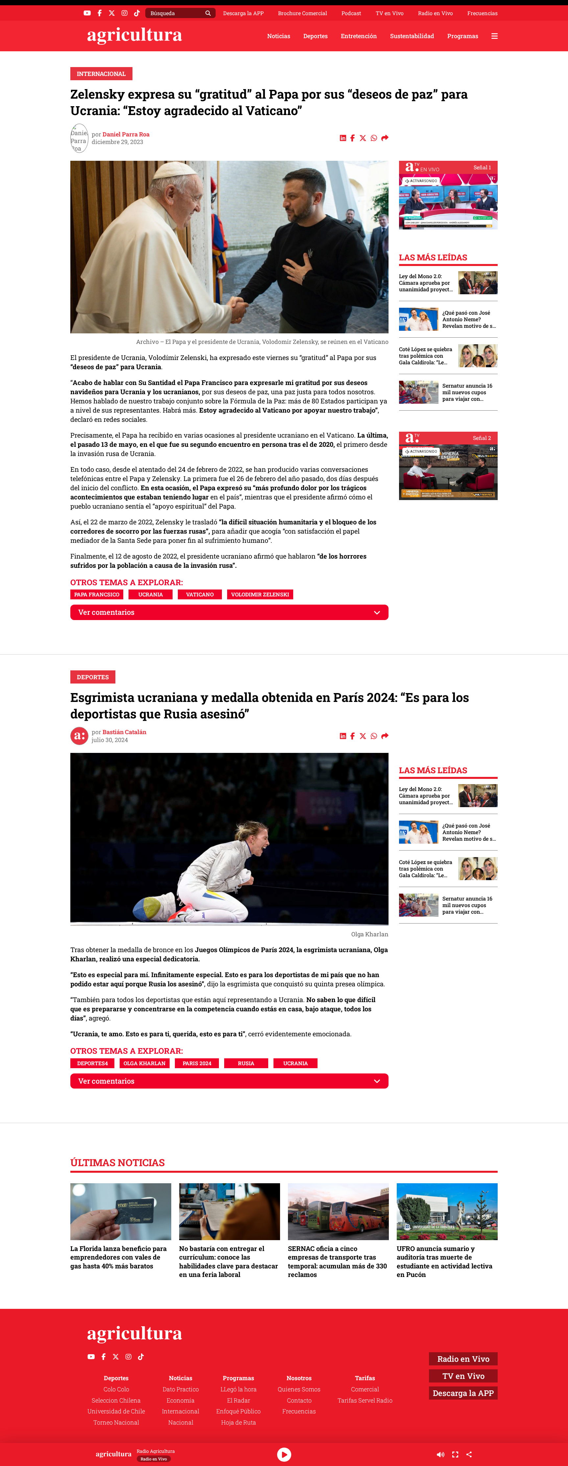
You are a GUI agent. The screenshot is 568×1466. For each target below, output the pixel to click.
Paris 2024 (197, 1063)
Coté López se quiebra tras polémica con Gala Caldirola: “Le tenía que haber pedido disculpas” (425, 356)
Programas (462, 36)
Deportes (315, 36)
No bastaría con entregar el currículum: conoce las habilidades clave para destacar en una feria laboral (228, 1261)
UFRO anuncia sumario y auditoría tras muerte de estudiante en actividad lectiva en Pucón (444, 1261)
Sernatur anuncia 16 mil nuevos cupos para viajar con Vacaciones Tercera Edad (467, 392)
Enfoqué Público (238, 1411)
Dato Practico (181, 1389)
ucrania (150, 594)
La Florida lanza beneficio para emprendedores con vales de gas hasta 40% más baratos (118, 1257)
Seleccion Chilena (116, 1400)
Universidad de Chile (116, 1411)
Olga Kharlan (145, 1063)
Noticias (278, 36)
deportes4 (92, 1063)
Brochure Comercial (302, 13)
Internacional (101, 74)
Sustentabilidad (412, 36)
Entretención (359, 36)
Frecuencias (482, 13)
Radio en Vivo (435, 13)
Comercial (365, 1389)
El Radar (238, 1400)
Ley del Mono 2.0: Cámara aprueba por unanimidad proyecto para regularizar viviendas (425, 283)
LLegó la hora (239, 1389)
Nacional (180, 1422)
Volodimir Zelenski (260, 594)
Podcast (351, 13)
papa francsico (96, 594)
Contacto (299, 1400)
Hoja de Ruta (238, 1422)
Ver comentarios (106, 612)
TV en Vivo (390, 13)
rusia (246, 1063)
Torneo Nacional (116, 1422)
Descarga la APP (243, 13)
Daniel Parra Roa (126, 134)
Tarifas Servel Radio (365, 1400)
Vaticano (200, 594)
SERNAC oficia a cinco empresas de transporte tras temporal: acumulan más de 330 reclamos (337, 1261)
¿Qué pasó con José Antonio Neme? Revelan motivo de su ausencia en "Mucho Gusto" (469, 319)
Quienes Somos (299, 1389)
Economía (181, 1400)
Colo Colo (116, 1389)
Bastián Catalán (124, 732)
